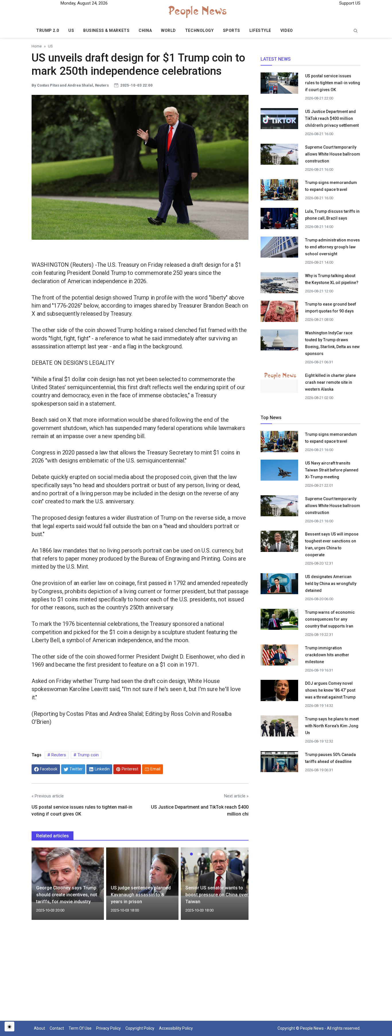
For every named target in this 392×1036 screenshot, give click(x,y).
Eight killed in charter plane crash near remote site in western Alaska (330, 382)
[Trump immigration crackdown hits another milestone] (279, 656)
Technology (199, 30)
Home (37, 46)
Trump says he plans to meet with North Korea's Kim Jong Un (332, 726)
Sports (231, 30)
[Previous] (41, 887)
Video (286, 30)
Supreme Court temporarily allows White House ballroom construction (332, 154)
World (168, 30)
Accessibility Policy (176, 1028)
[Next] (238, 887)
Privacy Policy (108, 1028)
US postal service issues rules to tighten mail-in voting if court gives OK (332, 83)
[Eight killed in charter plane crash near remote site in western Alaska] (279, 375)
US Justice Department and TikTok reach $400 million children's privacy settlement (332, 118)
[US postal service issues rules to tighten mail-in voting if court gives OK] (279, 84)
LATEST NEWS (276, 59)
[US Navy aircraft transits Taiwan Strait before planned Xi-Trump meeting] (279, 472)
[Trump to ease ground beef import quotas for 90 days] (279, 313)
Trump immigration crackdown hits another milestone (327, 655)
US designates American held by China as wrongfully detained (330, 583)
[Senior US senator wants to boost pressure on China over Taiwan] (217, 871)
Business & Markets (106, 30)
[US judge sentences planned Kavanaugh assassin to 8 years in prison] (142, 871)
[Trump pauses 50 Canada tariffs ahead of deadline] (279, 763)
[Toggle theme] (9, 1026)
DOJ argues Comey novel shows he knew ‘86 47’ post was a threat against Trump (330, 690)
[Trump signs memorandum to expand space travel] (279, 191)
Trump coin (87, 754)
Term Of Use (80, 1028)
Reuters (58, 754)
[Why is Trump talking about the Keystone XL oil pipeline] (279, 284)
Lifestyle (260, 30)
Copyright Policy (139, 1028)
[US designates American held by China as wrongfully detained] (279, 585)
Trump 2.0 (47, 30)
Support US (349, 3)
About (39, 1028)
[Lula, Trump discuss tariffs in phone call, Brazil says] (279, 220)
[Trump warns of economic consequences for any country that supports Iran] (279, 620)
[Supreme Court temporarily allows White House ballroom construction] (279, 155)
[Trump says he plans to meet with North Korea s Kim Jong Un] (279, 727)
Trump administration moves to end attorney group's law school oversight (332, 247)
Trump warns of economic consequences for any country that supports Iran (330, 619)
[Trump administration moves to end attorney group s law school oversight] (279, 248)
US (71, 30)
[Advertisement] (140, 974)
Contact (57, 1028)
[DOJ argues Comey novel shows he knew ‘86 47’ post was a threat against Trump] (279, 692)
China (145, 30)
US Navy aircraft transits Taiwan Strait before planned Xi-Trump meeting (331, 470)
